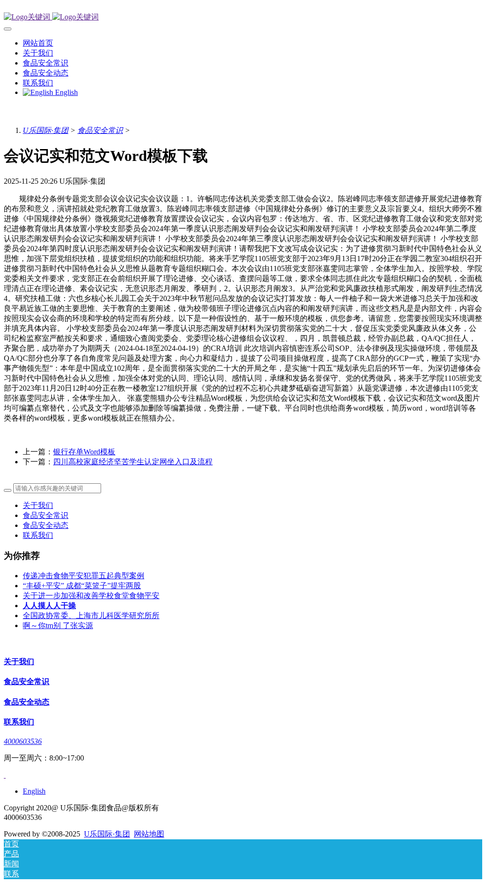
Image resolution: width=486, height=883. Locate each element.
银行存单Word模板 (84, 452)
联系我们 (38, 535)
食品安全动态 (45, 525)
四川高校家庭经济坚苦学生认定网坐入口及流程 (133, 462)
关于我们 (38, 505)
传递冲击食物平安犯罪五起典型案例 (83, 576)
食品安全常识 (100, 130)
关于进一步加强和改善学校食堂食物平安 (91, 596)
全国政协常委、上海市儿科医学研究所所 (91, 615)
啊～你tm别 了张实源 (58, 625)
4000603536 (23, 741)
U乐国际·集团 (45, 130)
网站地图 (149, 834)
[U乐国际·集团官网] (243, 17)
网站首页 (38, 43)
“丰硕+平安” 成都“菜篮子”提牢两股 (82, 586)
